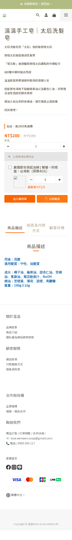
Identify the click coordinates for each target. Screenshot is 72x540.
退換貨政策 (13, 369)
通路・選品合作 (16, 411)
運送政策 (11, 359)
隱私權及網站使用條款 (20, 337)
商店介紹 (11, 332)
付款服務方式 (14, 364)
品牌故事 (11, 327)
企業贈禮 (11, 406)
